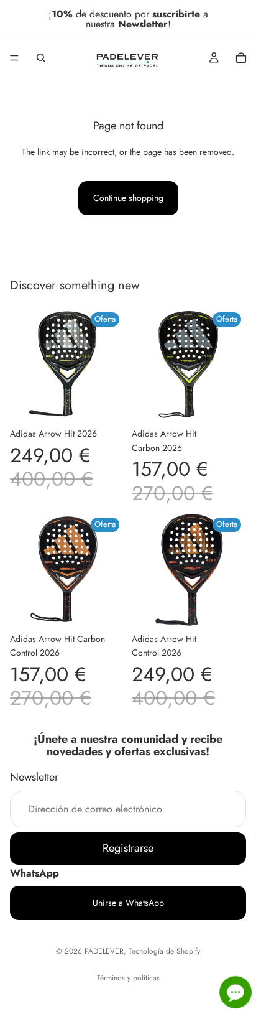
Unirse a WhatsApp (128, 902)
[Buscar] (41, 58)
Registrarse (128, 848)
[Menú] (14, 58)
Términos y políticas (128, 978)
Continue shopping (128, 198)
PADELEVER (104, 951)
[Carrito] (241, 58)
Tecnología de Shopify (164, 951)
